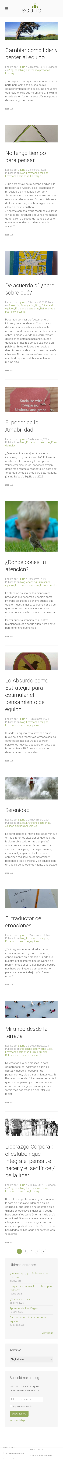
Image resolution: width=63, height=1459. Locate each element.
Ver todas (47, 1332)
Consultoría (9, 1447)
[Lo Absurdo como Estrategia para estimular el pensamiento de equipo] (31, 661)
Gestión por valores (26, 826)
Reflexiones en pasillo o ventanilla (23, 1055)
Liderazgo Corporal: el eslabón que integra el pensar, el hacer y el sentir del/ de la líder (30, 1161)
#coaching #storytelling (21, 305)
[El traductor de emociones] (31, 898)
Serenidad (17, 810)
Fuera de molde (48, 585)
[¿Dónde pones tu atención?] (31, 526)
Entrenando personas (38, 70)
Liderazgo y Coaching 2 (42, 1456)
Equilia (21, 67)
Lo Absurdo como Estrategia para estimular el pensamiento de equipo (26, 695)
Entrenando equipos (37, 173)
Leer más (9, 109)
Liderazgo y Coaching (15, 1453)
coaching (20, 70)
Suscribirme (19, 1413)
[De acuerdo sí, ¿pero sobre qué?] (31, 262)
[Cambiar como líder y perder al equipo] (31, 30)
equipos (34, 725)
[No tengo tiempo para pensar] (31, 133)
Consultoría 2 (36, 1450)
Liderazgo (10, 73)
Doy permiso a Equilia (22, 1406)
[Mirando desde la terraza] (31, 1009)
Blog (10, 70)
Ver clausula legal (17, 1420)
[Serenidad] (31, 788)
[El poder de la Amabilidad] (31, 399)
